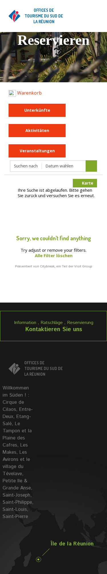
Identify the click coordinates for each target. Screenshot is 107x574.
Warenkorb (29, 93)
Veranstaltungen (37, 150)
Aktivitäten (37, 130)
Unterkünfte (37, 110)
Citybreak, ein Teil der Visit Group (66, 266)
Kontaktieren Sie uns (53, 329)
